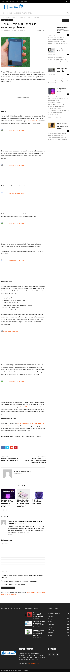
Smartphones (17, 13)
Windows (11, 20)
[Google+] (63, 1)
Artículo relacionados (9, 486)
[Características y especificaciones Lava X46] (51, 90)
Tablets (24, 13)
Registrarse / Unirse (22, 1)
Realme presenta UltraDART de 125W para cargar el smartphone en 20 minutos (7, 503)
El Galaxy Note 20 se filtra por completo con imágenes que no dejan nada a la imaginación (23, 503)
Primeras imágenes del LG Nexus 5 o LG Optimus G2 (9, 459)
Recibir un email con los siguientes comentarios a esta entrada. (20, 581)
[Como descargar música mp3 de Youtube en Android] (28, 614)
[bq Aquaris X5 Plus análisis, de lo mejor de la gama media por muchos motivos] (51, 125)
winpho (39, 436)
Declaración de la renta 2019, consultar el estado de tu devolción (39, 623)
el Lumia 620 (23, 407)
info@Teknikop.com (33, 663)
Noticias (9, 13)
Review (30, 13)
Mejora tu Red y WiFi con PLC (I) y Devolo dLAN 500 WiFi (62, 70)
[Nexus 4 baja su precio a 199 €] (51, 50)
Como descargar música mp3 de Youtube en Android (38, 614)
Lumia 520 (17, 436)
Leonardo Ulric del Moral (10, 30)
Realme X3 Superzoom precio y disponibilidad (38, 501)
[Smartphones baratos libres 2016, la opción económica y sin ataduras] (28, 631)
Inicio (4, 13)
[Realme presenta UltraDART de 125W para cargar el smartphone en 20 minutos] (8, 494)
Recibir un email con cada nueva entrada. (14, 584)
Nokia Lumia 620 (32, 121)
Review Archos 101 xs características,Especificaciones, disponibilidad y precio (35, 460)
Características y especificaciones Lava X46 (61, 89)
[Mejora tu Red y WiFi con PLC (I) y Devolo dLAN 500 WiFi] (51, 70)
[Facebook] (60, 1)
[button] (68, 13)
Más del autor (22, 486)
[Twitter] (66, 1)
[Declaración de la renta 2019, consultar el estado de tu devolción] (28, 623)
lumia (11, 436)
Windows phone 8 (30, 436)
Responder (10, 534)
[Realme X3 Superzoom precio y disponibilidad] (38, 494)
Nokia (23, 436)
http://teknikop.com (18, 473)
